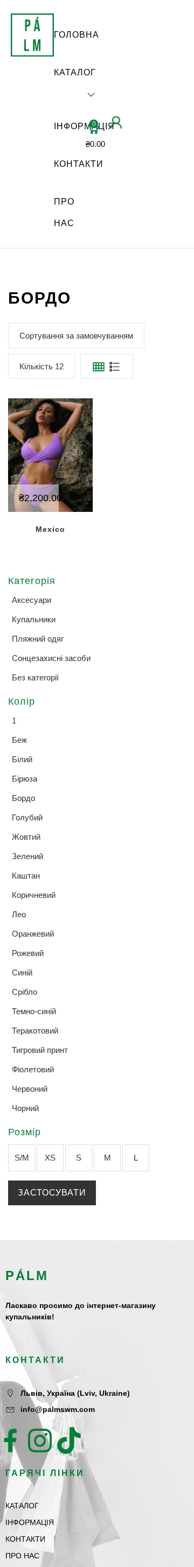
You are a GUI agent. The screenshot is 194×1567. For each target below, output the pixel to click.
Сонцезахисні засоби (51, 658)
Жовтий (26, 836)
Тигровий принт (40, 1050)
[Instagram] (39, 1440)
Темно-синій (34, 1011)
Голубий (27, 817)
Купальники (34, 619)
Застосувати (52, 1192)
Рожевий (28, 953)
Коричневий (34, 895)
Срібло (24, 991)
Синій (22, 972)
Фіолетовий (33, 1069)
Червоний (29, 1088)
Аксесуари (31, 600)
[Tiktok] (69, 1440)
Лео (19, 914)
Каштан (26, 875)
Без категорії (35, 677)
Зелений (27, 856)
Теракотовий (35, 1030)
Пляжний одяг (38, 638)
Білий (22, 759)
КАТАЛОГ (75, 72)
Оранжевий (33, 933)
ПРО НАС (64, 212)
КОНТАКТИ (78, 163)
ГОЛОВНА (76, 34)
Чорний (25, 1108)
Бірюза (24, 778)
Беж (19, 739)
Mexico (50, 529)
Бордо (23, 798)
